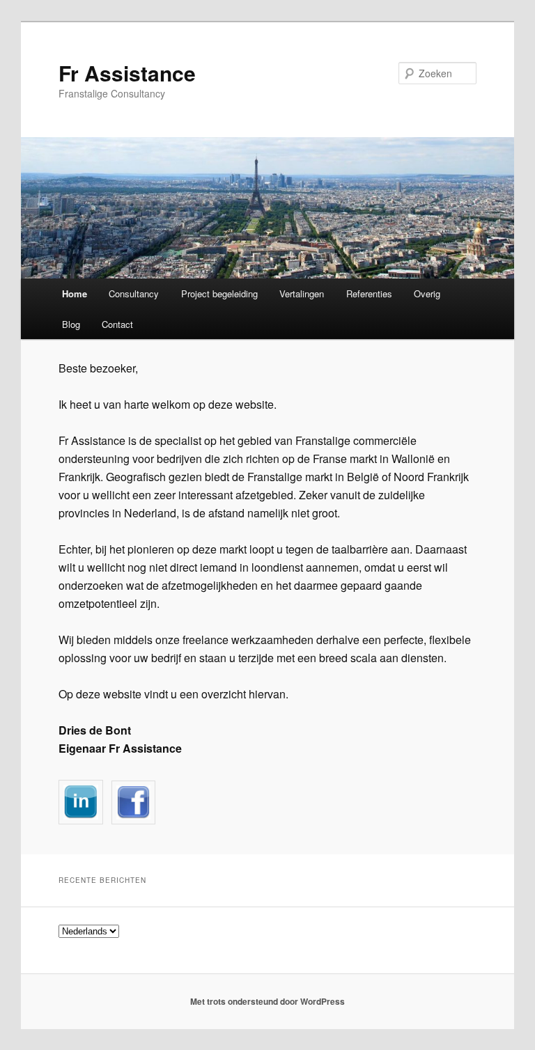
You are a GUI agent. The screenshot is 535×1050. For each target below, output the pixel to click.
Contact (117, 324)
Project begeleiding (219, 293)
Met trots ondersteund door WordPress (267, 1001)
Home (74, 293)
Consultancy (134, 293)
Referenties (369, 293)
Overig (427, 293)
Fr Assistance (127, 73)
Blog (71, 324)
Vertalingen (301, 293)
